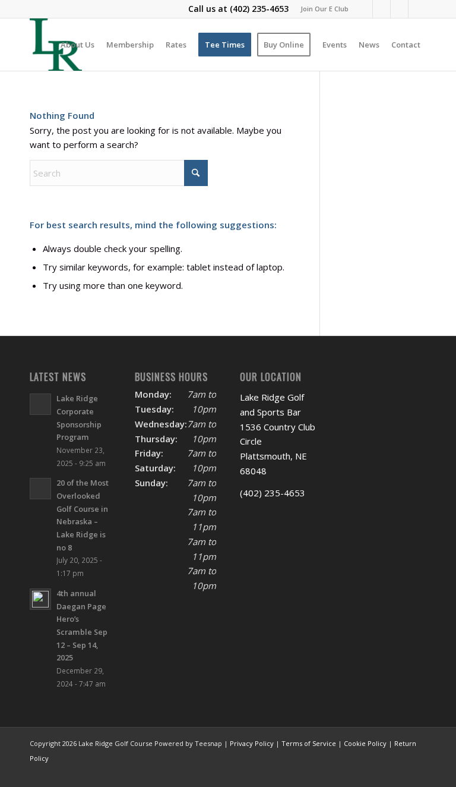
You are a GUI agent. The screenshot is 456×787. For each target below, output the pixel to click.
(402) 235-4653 (259, 8)
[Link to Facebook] (363, 9)
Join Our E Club (324, 8)
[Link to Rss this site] (417, 9)
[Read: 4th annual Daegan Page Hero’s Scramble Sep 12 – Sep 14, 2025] (40, 599)
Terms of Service (308, 743)
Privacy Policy (252, 743)
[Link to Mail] (399, 9)
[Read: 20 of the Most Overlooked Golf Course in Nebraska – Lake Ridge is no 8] (40, 488)
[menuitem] (321, 9)
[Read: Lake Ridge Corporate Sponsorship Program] (40, 404)
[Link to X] (381, 9)
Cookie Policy (365, 743)
